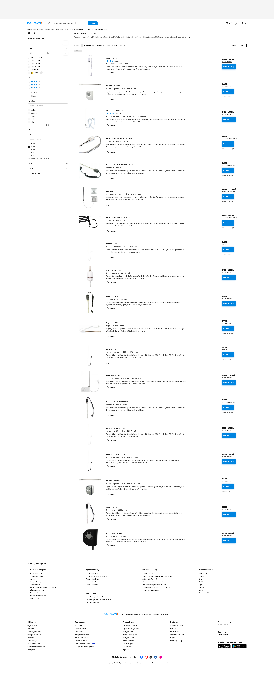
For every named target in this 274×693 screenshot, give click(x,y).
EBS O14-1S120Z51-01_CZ (115, 454)
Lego (200, 585)
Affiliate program (128, 644)
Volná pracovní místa (34, 635)
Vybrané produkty (149, 570)
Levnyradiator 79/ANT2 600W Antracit (119, 165)
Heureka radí (79, 632)
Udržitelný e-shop (176, 641)
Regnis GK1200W (112, 323)
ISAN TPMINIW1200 (113, 86)
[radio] (29, 82)
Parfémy (201, 576)
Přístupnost (31, 650)
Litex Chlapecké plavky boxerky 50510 (154, 585)
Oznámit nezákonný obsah (36, 647)
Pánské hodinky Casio (37, 590)
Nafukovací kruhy (36, 574)
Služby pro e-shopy (129, 632)
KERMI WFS (110, 191)
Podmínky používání (34, 632)
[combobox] (67, 23)
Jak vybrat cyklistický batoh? (95, 597)
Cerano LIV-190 (111, 507)
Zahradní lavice (35, 585)
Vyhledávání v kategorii (36, 38)
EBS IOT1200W (111, 244)
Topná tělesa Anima (92, 585)
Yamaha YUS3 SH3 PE (149, 574)
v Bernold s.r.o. (227, 86)
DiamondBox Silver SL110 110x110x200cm (156, 588)
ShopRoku (173, 629)
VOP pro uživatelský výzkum (84, 647)
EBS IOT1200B (111, 349)
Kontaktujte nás (223, 624)
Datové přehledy (128, 641)
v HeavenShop (227, 323)
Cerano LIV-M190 (112, 297)
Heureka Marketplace (130, 635)
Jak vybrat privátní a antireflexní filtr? (98, 600)
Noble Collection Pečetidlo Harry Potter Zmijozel (158, 576)
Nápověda (126, 650)
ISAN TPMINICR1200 (113, 481)
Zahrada (201, 588)
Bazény (201, 579)
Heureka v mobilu (80, 629)
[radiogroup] (48, 84)
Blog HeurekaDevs (33, 644)
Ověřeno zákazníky (176, 626)
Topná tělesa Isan (92, 574)
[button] (45, 43)
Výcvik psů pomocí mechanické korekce (43, 588)
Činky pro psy (34, 599)
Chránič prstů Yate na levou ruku (153, 582)
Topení (66, 30)
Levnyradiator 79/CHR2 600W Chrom (119, 139)
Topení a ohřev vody (56, 30)
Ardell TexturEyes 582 (149, 579)
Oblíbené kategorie (38, 570)
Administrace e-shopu (130, 626)
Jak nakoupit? (79, 626)
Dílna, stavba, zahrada (42, 30)
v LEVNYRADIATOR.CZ (229, 139)
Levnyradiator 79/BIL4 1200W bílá (118, 218)
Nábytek (201, 590)
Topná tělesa (89, 30)
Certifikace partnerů (177, 635)
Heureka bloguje (32, 641)
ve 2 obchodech (227, 272)
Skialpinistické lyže (36, 582)
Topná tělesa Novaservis (94, 582)
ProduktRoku (174, 632)
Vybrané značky (92, 570)
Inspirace (173, 638)
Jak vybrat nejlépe (93, 593)
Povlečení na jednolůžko (38, 596)
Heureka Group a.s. (127, 663)
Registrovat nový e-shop (131, 629)
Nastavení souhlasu (81, 638)
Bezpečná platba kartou (83, 644)
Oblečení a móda (204, 593)
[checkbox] (29, 58)
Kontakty (30, 629)
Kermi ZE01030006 (113, 375)
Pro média (30, 638)
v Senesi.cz (225, 244)
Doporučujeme (205, 570)
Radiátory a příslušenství (77, 30)
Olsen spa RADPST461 (114, 270)
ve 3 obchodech (227, 114)
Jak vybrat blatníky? (92, 602)
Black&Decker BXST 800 (150, 590)
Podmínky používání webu (160, 663)
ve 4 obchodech (227, 62)
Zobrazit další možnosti (38, 125)
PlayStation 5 (203, 582)
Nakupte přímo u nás (82, 635)
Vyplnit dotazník (223, 634)
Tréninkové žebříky (36, 576)
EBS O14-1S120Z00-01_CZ (115, 428)
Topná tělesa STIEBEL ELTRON (96, 576)
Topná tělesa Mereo (93, 579)
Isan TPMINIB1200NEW (114, 533)
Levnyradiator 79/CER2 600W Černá (118, 402)
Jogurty (32, 579)
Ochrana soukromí (81, 641)
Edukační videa (127, 647)
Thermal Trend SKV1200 (114, 111)
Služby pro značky (128, 638)
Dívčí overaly (34, 593)
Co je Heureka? (32, 626)
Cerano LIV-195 (111, 58)
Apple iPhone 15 (204, 574)
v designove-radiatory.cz (230, 192)
